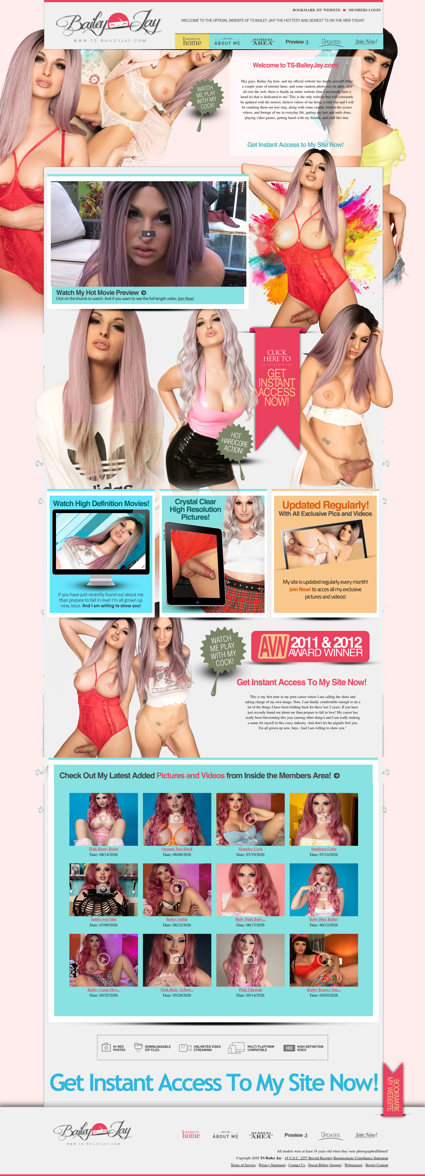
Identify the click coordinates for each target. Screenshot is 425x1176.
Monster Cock (250, 848)
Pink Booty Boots (103, 848)
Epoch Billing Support (324, 1164)
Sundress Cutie (324, 848)
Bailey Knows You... (324, 989)
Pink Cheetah (250, 989)
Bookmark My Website (316, 10)
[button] (148, 234)
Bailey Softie (177, 919)
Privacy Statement (272, 1164)
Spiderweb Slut (104, 919)
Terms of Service (243, 1164)
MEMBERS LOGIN (364, 10)
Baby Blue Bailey (323, 919)
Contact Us (297, 1164)
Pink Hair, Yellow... (177, 989)
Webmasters (353, 1164)
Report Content (377, 1164)
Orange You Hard (177, 848)
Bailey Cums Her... (104, 989)
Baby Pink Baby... (250, 919)
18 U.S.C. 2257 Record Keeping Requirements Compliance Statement (336, 1157)
